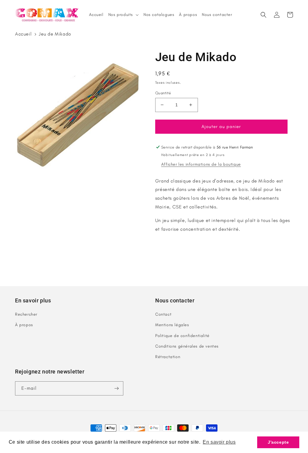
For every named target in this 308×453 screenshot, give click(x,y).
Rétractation (167, 356)
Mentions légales (172, 324)
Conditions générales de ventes (187, 346)
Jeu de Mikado (55, 34)
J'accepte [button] (278, 442)
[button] (263, 14)
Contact (163, 314)
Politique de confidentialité (182, 335)
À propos (24, 324)
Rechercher (26, 314)
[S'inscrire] (116, 388)
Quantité (163, 93)
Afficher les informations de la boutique (201, 164)
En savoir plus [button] (219, 442)
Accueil (23, 34)
